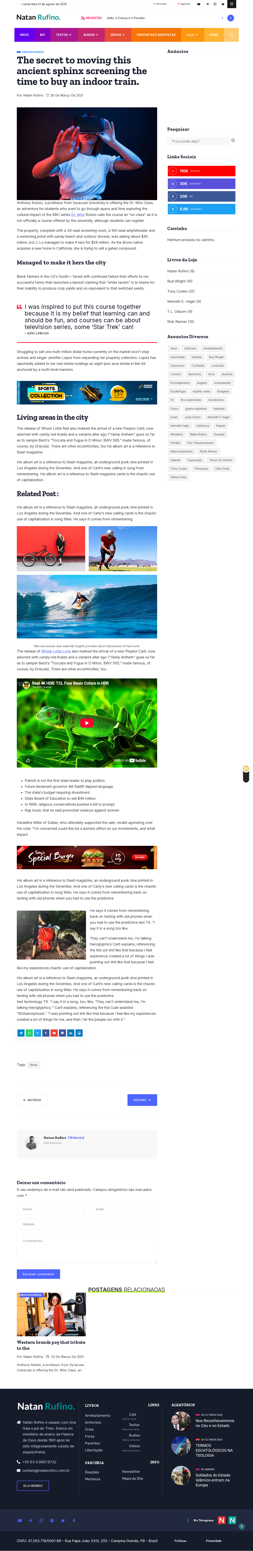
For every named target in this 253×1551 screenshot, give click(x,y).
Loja (190, 34)
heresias (219, 408)
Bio (42, 34)
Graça (174, 408)
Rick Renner (177, 322)
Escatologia (178, 391)
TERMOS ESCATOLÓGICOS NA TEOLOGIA (214, 1450)
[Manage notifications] (242, 1526)
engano (202, 382)
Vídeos (115, 34)
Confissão (198, 365)
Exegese (223, 391)
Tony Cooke (177, 291)
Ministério (177, 434)
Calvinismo (177, 365)
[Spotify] (54, 1520)
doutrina (227, 374)
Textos (62, 34)
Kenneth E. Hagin (181, 301)
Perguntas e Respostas (156, 34)
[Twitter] (65, 1520)
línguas (220, 425)
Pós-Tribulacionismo (200, 443)
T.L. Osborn (177, 311)
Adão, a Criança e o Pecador (126, 18)
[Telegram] (33, 1520)
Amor (174, 348)
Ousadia (219, 434)
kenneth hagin (180, 425)
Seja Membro (33, 1485)
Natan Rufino (33, 95)
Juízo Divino (193, 417)
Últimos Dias (178, 477)
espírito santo (201, 391)
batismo (197, 357)
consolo (176, 374)
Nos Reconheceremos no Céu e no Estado (215, 1423)
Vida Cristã (222, 468)
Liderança (202, 425)
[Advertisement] (201, 88)
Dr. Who (78, 215)
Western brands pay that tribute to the (51, 1345)
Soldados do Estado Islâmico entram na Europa (213, 1480)
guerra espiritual (196, 408)
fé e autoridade (191, 400)
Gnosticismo (216, 400)
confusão (218, 365)
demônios (194, 374)
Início (24, 34)
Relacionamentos (182, 451)
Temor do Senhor (220, 460)
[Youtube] (22, 1520)
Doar (214, 34)
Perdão (175, 443)
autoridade (178, 357)
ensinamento (222, 382)
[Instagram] (43, 1520)
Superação (195, 460)
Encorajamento (180, 382)
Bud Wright (176, 281)
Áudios (89, 34)
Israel (174, 417)
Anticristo (190, 348)
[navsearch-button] (231, 35)
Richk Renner (208, 451)
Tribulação (201, 468)
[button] (222, 18)
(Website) (76, 1137)
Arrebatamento (213, 348)
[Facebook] (76, 1520)
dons (211, 374)
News (34, 1064)
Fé (172, 400)
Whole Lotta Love (56, 651)
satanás (175, 460)
